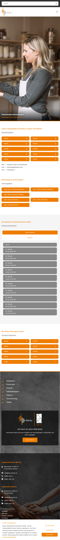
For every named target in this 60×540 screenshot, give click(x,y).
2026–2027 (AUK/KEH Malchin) (14, 189)
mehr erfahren (30, 440)
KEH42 (35, 138)
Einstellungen (50, 530)
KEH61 (6, 351)
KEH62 (35, 351)
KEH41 (6, 138)
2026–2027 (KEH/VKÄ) (11, 200)
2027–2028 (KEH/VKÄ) (40, 200)
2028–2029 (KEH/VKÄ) (11, 205)
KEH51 (6, 143)
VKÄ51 (6, 159)
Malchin (30, 237)
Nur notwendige (49, 525)
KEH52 (35, 143)
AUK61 (35, 356)
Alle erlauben (49, 534)
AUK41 (6, 154)
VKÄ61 (35, 362)
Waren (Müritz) (30, 232)
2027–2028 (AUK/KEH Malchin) (43, 189)
